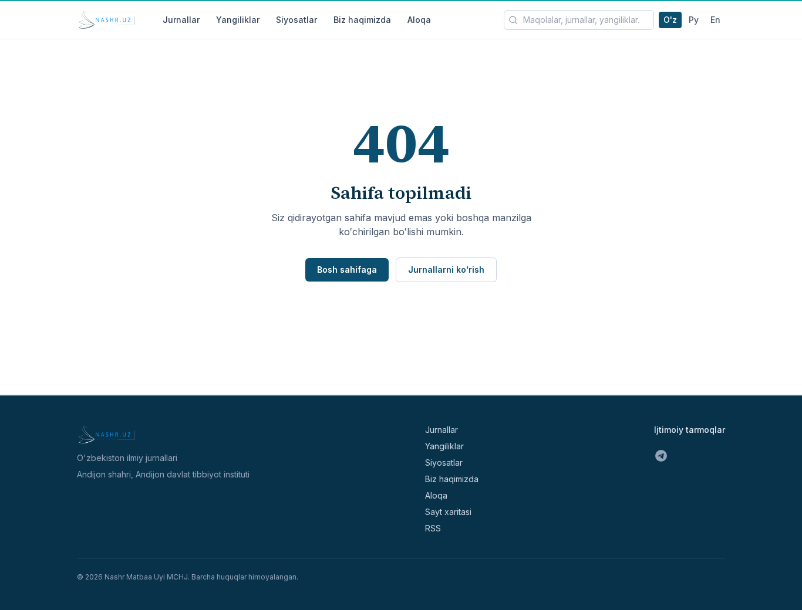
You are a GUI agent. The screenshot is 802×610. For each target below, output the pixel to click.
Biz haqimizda (362, 20)
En (715, 20)
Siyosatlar (296, 20)
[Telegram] (661, 456)
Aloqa (419, 20)
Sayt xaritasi (448, 512)
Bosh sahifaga (347, 269)
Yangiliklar (238, 20)
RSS (433, 528)
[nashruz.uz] (107, 19)
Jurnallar (181, 20)
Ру (694, 20)
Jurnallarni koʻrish (446, 269)
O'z (670, 20)
